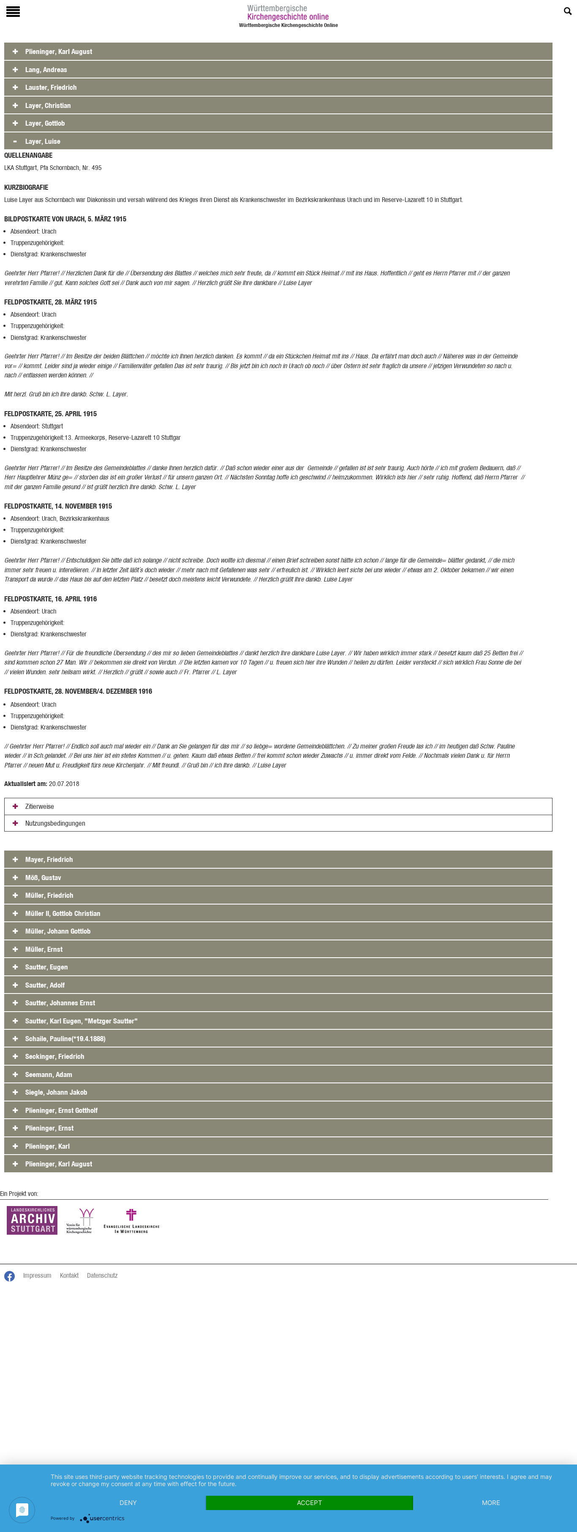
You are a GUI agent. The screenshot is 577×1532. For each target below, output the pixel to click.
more (491, 1503)
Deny (128, 1503)
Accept (309, 1503)
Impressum (37, 1275)
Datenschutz (102, 1275)
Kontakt (69, 1275)
